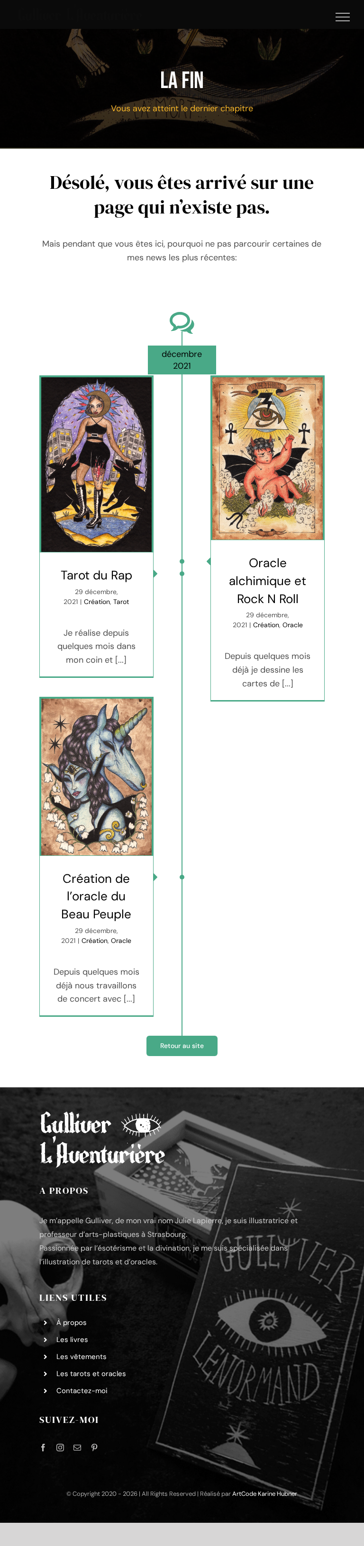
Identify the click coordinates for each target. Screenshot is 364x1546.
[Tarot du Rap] (96, 464)
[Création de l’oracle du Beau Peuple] (96, 777)
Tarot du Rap (96, 575)
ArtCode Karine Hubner (264, 1494)
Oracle (292, 625)
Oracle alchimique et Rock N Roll (267, 580)
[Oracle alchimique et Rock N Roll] (267, 458)
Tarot (121, 601)
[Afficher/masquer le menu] (343, 17)
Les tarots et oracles (91, 1373)
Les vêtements (81, 1356)
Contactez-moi (82, 1390)
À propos (71, 1322)
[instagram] (60, 1447)
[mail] (77, 1447)
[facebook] (43, 1447)
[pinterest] (94, 1447)
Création (97, 601)
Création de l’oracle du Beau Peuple (96, 896)
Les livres (72, 1339)
